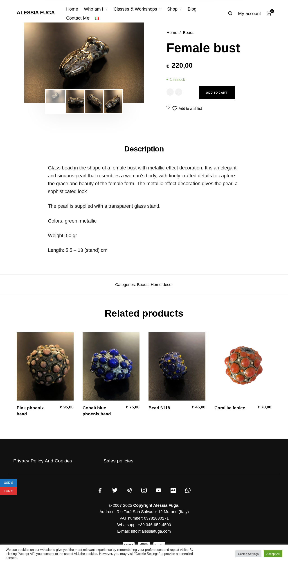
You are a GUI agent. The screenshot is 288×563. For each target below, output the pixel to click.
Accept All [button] (273, 554)
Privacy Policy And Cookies (42, 460)
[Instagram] (144, 490)
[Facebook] (100, 490)
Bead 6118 (159, 407)
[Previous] (39, 63)
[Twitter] (114, 490)
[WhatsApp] (188, 490)
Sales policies (118, 460)
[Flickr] (173, 490)
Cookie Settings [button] (248, 554)
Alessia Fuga (36, 13)
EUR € (10, 491)
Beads (188, 32)
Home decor (162, 284)
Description (144, 148)
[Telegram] (129, 490)
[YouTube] (158, 490)
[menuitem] (75, 9)
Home (171, 32)
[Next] (129, 63)
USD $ (10, 482)
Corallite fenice (229, 407)
